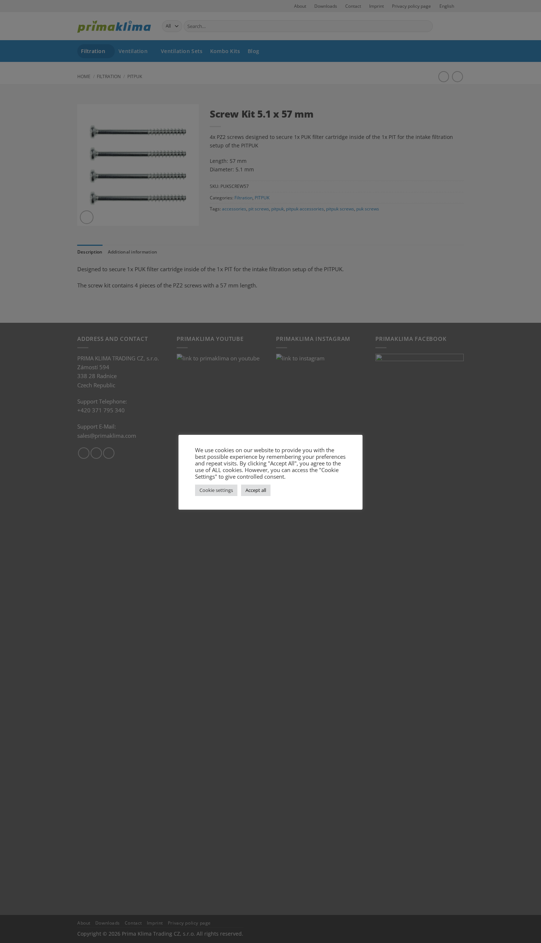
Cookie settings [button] (216, 490)
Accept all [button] (255, 490)
